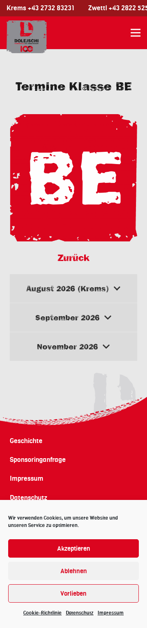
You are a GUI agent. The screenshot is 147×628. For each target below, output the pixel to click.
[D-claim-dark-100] (27, 36)
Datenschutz (80, 613)
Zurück (73, 257)
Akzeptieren (73, 549)
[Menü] (135, 33)
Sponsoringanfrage (38, 459)
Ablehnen (73, 571)
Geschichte (26, 441)
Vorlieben (73, 594)
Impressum (111, 613)
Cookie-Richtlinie (42, 613)
